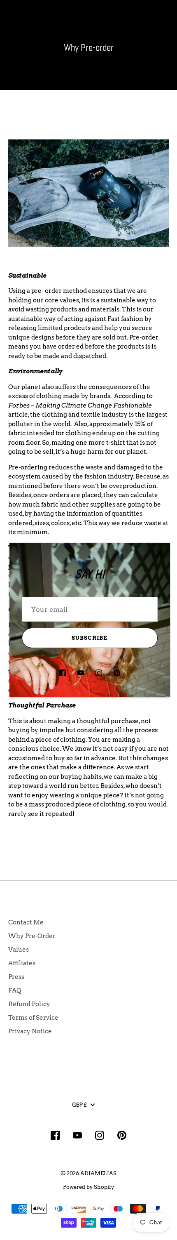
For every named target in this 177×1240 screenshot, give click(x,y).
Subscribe (89, 637)
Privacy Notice (30, 1031)
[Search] (145, 20)
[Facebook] (63, 673)
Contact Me (26, 922)
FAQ (14, 990)
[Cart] (164, 20)
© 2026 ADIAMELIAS (88, 1173)
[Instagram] (99, 673)
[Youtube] (81, 673)
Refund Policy (29, 1004)
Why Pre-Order (32, 936)
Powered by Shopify (88, 1186)
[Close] (160, 553)
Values (18, 949)
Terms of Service (33, 1017)
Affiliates (21, 963)
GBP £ (79, 1104)
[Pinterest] (117, 673)
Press (16, 977)
